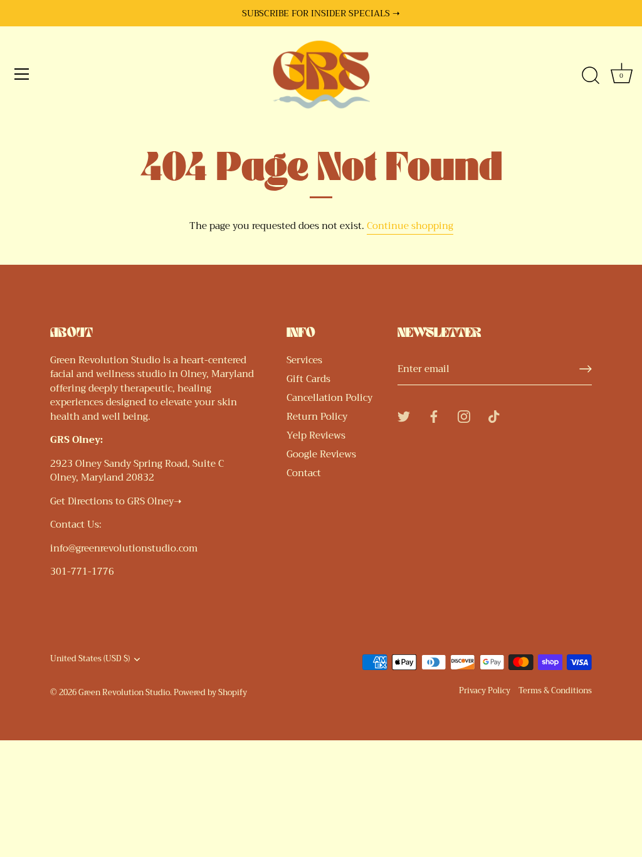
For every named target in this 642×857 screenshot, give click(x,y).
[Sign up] (585, 369)
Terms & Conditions (555, 691)
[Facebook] (434, 415)
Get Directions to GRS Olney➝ (116, 501)
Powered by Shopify (210, 693)
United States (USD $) (90, 659)
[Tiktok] (494, 415)
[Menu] (22, 74)
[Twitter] (403, 415)
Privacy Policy (484, 691)
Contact (304, 473)
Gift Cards (308, 379)
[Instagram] (464, 415)
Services (304, 360)
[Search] (590, 76)
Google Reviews (321, 454)
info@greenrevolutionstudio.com (123, 548)
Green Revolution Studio (124, 693)
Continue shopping (410, 226)
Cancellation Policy (329, 398)
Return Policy (317, 416)
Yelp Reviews (316, 435)
